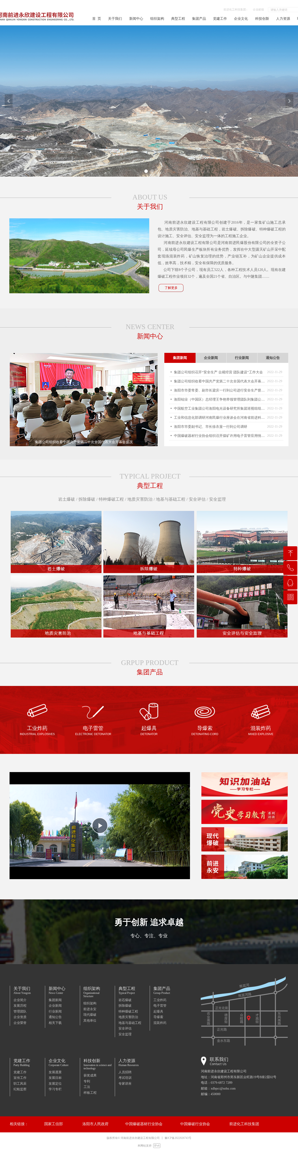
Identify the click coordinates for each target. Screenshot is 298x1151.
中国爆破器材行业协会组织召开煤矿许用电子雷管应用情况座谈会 (219, 436)
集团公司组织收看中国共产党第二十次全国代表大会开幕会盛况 (219, 381)
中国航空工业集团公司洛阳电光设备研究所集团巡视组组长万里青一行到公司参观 (219, 408)
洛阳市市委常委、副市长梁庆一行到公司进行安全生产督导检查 (219, 390)
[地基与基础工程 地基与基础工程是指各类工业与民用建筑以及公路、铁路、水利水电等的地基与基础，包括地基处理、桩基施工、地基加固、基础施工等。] (148, 606)
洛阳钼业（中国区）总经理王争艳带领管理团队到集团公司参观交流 (219, 399)
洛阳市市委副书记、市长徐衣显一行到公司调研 (210, 427)
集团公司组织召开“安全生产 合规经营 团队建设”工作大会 (218, 372)
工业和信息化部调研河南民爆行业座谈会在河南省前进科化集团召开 (219, 417)
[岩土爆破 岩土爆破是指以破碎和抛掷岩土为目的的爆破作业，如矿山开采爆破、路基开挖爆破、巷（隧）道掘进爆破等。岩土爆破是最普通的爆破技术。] (56, 542)
